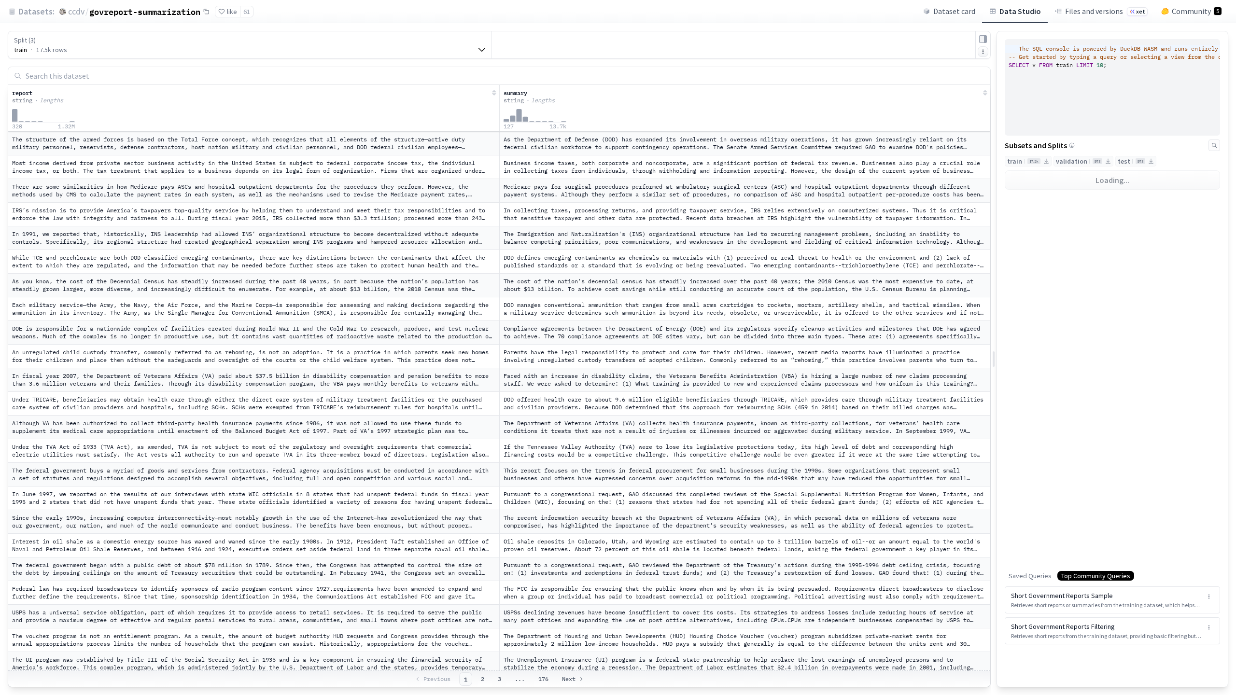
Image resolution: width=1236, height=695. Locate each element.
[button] (1112, 600)
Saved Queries (1030, 575)
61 (246, 11)
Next (569, 678)
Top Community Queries (1095, 575)
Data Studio (1020, 11)
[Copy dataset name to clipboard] (206, 11)
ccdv (76, 11)
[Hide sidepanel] (983, 39)
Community (1195, 11)
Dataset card (954, 11)
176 (543, 678)
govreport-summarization (144, 11)
